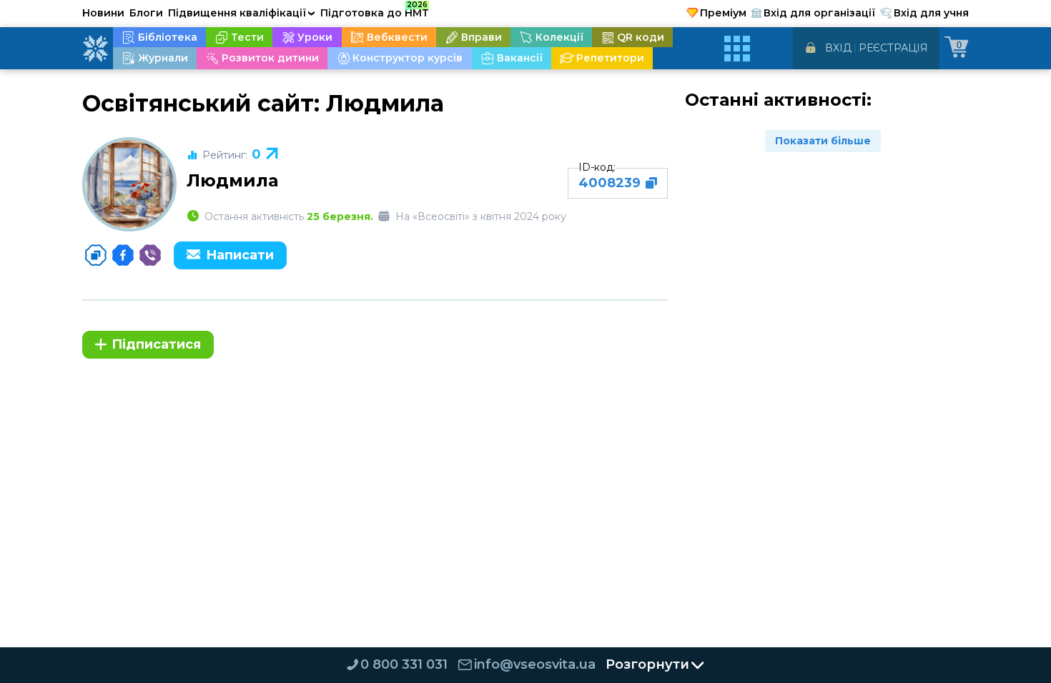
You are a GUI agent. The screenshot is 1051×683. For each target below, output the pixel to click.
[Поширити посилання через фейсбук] (123, 255)
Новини (103, 12)
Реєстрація (893, 47)
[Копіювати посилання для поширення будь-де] (96, 255)
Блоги (146, 12)
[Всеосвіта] (95, 48)
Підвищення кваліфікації (241, 12)
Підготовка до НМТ (374, 10)
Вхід (838, 47)
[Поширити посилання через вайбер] (150, 255)
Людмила (232, 180)
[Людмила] (129, 184)
